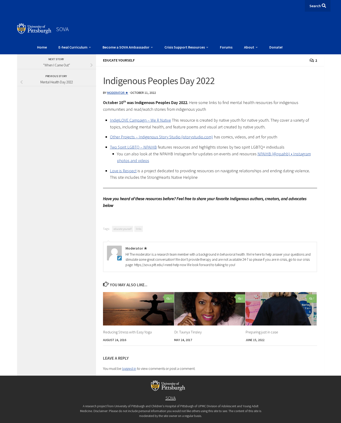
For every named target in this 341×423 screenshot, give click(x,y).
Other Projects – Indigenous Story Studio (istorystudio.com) (161, 137)
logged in (129, 368)
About (249, 47)
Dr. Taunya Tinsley (188, 332)
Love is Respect (123, 170)
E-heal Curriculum (72, 47)
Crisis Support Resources (184, 47)
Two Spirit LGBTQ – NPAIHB (133, 147)
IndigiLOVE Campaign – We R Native (140, 120)
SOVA (62, 29)
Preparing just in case (261, 332)
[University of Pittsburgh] (34, 32)
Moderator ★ (117, 93)
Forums (226, 47)
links (138, 229)
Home (42, 47)
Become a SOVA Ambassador (126, 47)
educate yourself (123, 229)
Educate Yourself (119, 60)
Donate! (276, 47)
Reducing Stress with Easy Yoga (127, 332)
